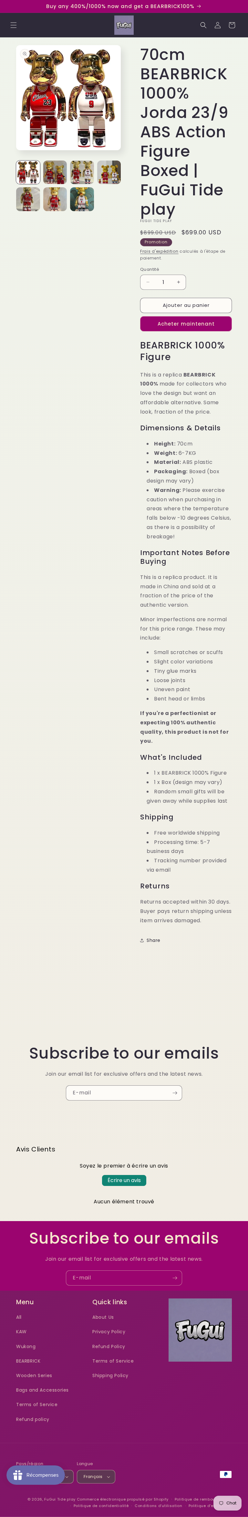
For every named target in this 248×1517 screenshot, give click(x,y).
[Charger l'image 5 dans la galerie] (28, 199)
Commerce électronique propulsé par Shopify (123, 1499)
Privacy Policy (108, 1331)
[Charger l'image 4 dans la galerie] (109, 172)
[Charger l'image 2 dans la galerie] (55, 172)
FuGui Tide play (60, 1499)
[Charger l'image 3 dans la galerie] (82, 172)
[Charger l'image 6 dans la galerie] (55, 199)
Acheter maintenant (186, 323)
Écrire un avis (124, 1180)
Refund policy (32, 1419)
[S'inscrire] (175, 1093)
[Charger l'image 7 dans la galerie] (82, 199)
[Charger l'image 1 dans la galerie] (28, 172)
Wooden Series (34, 1375)
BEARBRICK (28, 1361)
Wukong (26, 1346)
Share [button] (153, 940)
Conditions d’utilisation (158, 1505)
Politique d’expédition (210, 1505)
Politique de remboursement (203, 1499)
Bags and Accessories (42, 1390)
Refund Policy (108, 1346)
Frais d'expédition (159, 251)
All (19, 1317)
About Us (103, 1317)
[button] (13, 25)
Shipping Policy (110, 1375)
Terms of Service (37, 1404)
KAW (21, 1331)
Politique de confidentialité (101, 1505)
